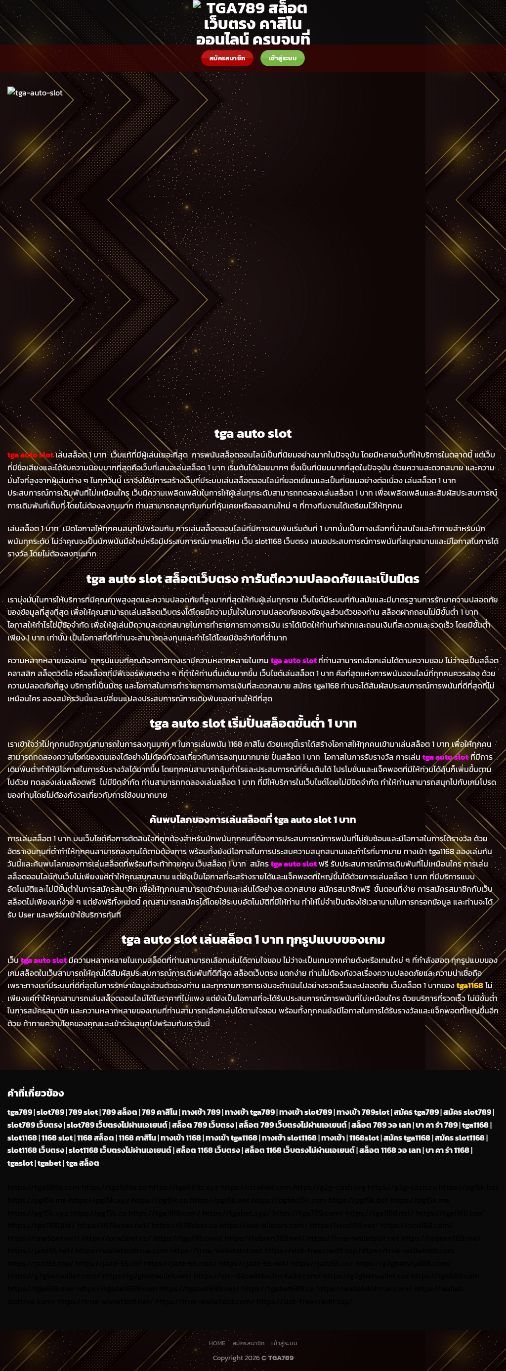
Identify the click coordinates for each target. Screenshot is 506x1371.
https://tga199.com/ (188, 1238)
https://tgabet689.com (117, 1288)
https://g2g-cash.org (329, 1187)
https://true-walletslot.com (407, 1250)
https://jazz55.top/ (40, 1263)
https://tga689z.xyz (183, 1187)
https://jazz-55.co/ (109, 1263)
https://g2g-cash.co (402, 1187)
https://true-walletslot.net (353, 1238)
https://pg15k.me (37, 1200)
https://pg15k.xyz (99, 1200)
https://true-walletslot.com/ (204, 1301)
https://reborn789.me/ (441, 1238)
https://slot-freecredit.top (310, 1250)
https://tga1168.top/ (450, 1213)
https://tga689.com (445, 1275)
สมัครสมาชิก (249, 1343)
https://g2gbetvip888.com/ (403, 1263)
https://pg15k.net (220, 1200)
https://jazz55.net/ (40, 1250)
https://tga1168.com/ (164, 1213)
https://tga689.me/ (41, 1288)
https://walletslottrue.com (122, 1250)
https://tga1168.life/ (41, 1225)
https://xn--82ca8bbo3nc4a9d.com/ (257, 1275)
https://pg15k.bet (469, 1187)
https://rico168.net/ (344, 1225)
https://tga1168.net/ (379, 1213)
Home (217, 1343)
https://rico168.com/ (416, 1225)
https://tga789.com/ (307, 1213)
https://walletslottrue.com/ (364, 1288)
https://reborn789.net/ (265, 1238)
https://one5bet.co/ (116, 1238)
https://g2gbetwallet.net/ (147, 1275)
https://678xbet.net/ (113, 1225)
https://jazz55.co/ (322, 1263)
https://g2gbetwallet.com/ (53, 1275)
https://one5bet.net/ (43, 1238)
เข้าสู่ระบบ (284, 1343)
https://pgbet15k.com (289, 1200)
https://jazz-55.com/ (180, 1263)
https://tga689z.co (114, 1187)
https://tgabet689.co (277, 1288)
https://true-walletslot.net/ (105, 1301)
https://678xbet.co (184, 1225)
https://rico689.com (255, 1187)
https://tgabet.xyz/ (236, 1213)
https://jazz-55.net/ (254, 1263)
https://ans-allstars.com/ (263, 1225)
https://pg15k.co (159, 1200)
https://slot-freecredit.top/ (304, 1301)
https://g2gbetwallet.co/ (366, 1275)
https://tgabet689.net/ (199, 1288)
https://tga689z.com (43, 1187)
